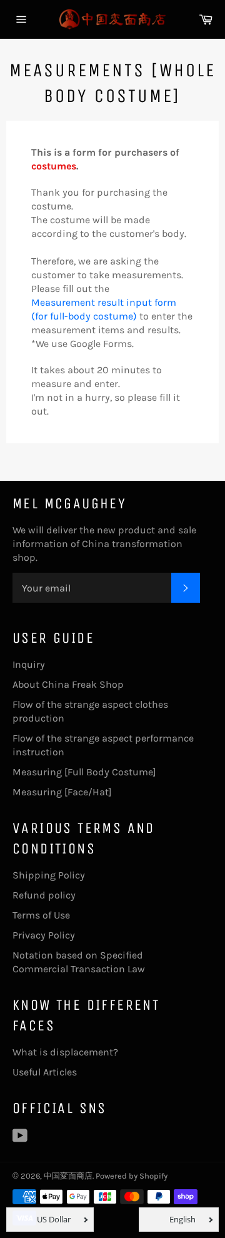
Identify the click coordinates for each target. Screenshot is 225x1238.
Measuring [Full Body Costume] (84, 772)
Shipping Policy (48, 875)
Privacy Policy (43, 935)
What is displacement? (65, 1052)
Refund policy (44, 895)
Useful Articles (44, 1072)
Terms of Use (41, 915)
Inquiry (28, 664)
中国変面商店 (68, 1175)
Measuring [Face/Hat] (62, 792)
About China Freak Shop (68, 684)
